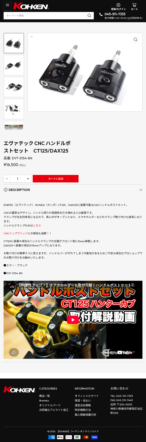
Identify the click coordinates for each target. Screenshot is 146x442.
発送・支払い (83, 400)
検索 (90, 16)
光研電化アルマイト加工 (54, 410)
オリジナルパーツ (50, 405)
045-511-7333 (115, 14)
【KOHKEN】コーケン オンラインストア (78, 431)
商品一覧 (44, 396)
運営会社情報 (83, 405)
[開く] (7, 5)
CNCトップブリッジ (16, 233)
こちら (37, 225)
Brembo (44, 400)
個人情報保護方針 (85, 414)
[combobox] (49, 15)
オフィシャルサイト (87, 396)
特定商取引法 (83, 410)
